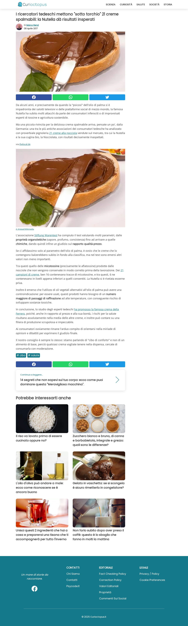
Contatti (71, 580)
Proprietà (105, 592)
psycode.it (73, 586)
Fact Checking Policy (112, 574)
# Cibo (21, 355)
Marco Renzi (32, 25)
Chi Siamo (73, 574)
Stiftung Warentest (45, 235)
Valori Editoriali (108, 586)
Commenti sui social (112, 598)
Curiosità (126, 4)
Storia (168, 4)
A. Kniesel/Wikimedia (25, 229)
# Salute (33, 355)
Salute (141, 4)
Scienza (110, 4)
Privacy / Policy (149, 574)
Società (154, 4)
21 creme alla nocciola (63, 133)
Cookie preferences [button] (152, 580)
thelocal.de (24, 144)
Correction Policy (110, 580)
